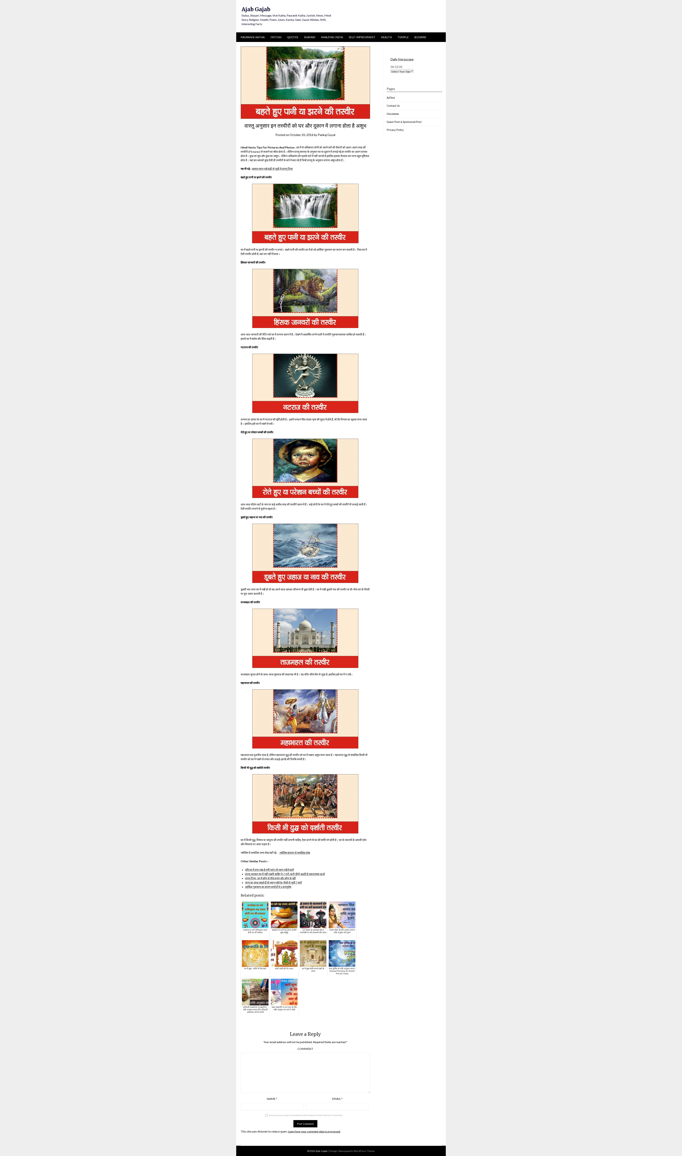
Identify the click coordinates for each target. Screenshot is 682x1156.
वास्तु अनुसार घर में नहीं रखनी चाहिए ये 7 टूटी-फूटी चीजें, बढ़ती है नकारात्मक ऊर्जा (285, 874)
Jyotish (276, 37)
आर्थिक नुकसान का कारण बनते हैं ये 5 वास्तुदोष (268, 886)
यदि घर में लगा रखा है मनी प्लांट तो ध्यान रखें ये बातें (269, 869)
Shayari (310, 37)
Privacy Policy (395, 129)
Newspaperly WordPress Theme (357, 1150)
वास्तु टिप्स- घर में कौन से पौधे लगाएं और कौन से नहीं (270, 878)
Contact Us (393, 105)
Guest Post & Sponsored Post (404, 121)
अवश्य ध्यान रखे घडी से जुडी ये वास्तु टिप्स (272, 168)
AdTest (391, 97)
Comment (305, 1048)
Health (386, 37)
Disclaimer (393, 113)
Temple (403, 37)
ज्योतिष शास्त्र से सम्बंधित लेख (294, 852)
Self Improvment (362, 37)
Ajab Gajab (256, 9)
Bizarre (420, 37)
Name (272, 1098)
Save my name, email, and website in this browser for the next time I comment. (306, 1115)
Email (337, 1098)
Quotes (292, 37)
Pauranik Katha (253, 37)
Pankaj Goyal (326, 135)
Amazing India (332, 37)
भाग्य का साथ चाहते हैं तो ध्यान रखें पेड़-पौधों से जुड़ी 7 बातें (273, 882)
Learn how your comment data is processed (314, 1131)
